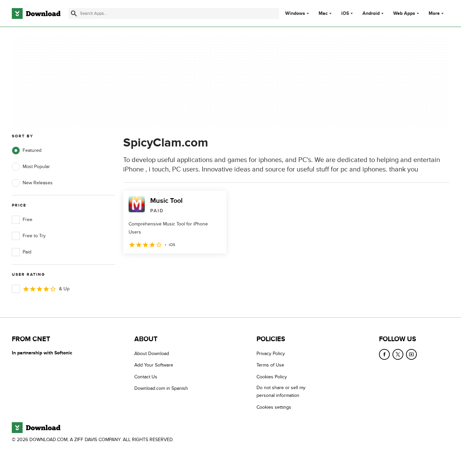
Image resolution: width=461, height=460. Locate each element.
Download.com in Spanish (161, 388)
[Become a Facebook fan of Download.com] (384, 354)
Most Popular (36, 166)
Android (371, 13)
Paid (27, 252)
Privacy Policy (270, 353)
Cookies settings (273, 407)
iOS (345, 13)
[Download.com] (36, 13)
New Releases (38, 183)
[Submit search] (74, 13)
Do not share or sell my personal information (280, 391)
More (434, 13)
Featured (32, 150)
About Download (151, 353)
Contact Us (145, 377)
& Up (64, 289)
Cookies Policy (271, 377)
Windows (295, 13)
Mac (323, 13)
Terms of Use (270, 365)
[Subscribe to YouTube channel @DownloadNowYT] (411, 354)
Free (27, 219)
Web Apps (404, 13)
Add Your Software (153, 365)
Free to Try (34, 236)
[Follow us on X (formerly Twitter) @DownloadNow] (397, 354)
